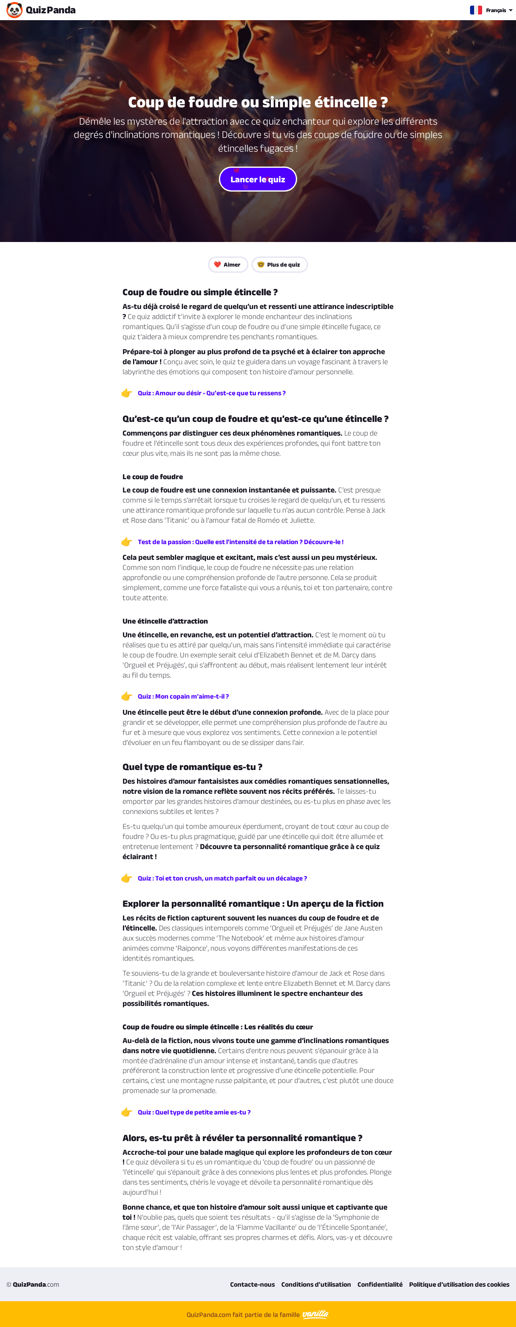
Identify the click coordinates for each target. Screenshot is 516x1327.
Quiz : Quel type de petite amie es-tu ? (194, 1112)
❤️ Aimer (227, 264)
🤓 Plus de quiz (278, 264)
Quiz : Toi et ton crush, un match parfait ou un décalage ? (222, 878)
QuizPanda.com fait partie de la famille (244, 1314)
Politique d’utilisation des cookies (459, 1284)
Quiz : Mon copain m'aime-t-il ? (183, 696)
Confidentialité (380, 1284)
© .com (32, 1284)
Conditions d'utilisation (316, 1284)
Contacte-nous (252, 1284)
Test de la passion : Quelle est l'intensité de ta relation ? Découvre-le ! (240, 541)
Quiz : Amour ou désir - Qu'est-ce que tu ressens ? (212, 392)
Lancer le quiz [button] (258, 179)
